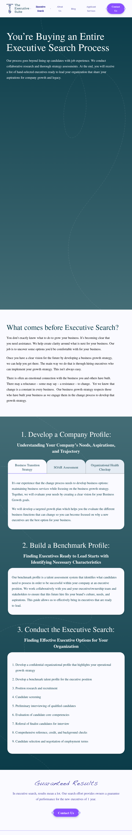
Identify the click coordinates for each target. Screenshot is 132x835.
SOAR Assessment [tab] (66, 467)
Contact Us (116, 9)
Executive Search (40, 8)
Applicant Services (91, 8)
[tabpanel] (66, 501)
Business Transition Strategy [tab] (27, 467)
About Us (60, 8)
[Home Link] (18, 9)
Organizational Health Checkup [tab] (105, 467)
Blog (73, 8)
